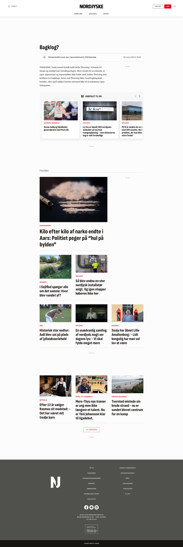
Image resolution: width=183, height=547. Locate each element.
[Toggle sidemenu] (174, 6)
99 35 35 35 (93, 519)
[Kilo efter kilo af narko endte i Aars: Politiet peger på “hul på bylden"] (73, 199)
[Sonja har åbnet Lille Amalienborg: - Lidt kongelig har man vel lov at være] (127, 313)
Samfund (78, 14)
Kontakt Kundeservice (128, 468)
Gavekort (91, 483)
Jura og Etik (91, 499)
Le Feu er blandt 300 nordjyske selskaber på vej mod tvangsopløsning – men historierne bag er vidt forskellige (99, 131)
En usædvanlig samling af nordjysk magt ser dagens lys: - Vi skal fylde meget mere (91, 336)
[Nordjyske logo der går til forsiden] (91, 6)
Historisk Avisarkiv (127, 473)
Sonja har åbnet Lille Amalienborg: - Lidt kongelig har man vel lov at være (126, 336)
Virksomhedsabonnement (91, 478)
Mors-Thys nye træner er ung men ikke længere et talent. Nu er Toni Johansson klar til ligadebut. (91, 409)
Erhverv (93, 14)
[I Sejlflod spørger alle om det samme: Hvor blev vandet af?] (55, 267)
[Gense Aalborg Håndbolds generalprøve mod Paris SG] (61, 110)
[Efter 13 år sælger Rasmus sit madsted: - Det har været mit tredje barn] (55, 386)
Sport (106, 14)
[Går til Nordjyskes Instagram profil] (91, 507)
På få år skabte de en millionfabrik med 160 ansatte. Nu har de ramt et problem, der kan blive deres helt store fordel (138, 131)
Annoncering (91, 489)
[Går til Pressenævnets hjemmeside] (91, 529)
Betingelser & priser (91, 494)
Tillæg (127, 494)
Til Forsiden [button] (91, 430)
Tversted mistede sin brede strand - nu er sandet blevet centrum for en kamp (127, 407)
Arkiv (127, 478)
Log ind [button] (158, 6)
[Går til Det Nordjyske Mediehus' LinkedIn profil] (96, 507)
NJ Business (91, 473)
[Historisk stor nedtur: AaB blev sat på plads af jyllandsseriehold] (55, 313)
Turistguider (127, 489)
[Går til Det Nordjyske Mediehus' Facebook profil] (86, 507)
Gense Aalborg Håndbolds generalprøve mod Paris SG (56, 128)
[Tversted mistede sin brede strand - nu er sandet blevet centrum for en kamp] (127, 384)
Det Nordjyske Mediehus (94, 515)
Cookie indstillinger (91, 543)
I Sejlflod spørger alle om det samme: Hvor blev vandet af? (54, 291)
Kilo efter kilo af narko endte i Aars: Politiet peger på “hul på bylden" (72, 238)
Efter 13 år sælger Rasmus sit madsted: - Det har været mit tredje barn (55, 411)
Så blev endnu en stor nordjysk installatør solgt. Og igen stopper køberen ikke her (91, 287)
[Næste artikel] (139, 96)
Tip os (91, 468)
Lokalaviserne (127, 483)
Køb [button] (167, 6)
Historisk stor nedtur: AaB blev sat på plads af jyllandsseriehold (54, 334)
